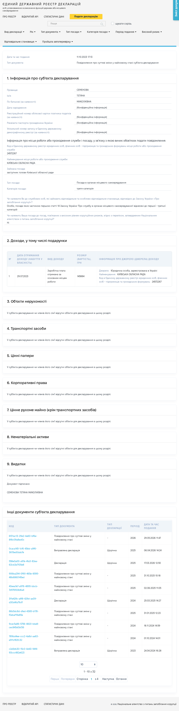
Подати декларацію (86, 16)
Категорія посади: (97, 31)
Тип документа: (49, 31)
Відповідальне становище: (19, 41)
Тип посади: (73, 31)
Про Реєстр (9, 16)
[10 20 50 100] (88, 664)
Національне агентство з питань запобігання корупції (146, 704)
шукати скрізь (123, 23)
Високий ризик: (151, 31)
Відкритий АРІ (30, 16)
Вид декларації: (13, 31)
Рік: (32, 31)
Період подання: (125, 31)
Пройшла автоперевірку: (56, 41)
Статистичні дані (54, 16)
